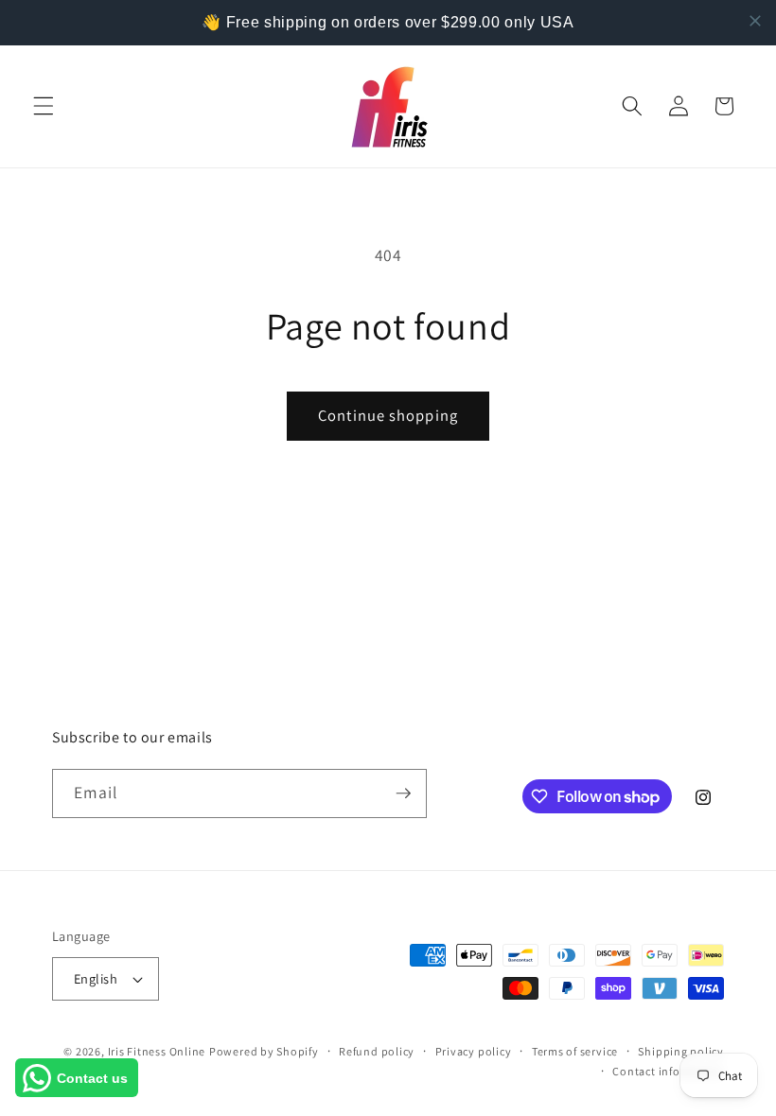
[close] (755, 21)
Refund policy (376, 1051)
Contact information (668, 1071)
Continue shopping (388, 415)
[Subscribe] (403, 793)
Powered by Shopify (264, 1051)
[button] (43, 106)
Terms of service (575, 1051)
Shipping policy (681, 1051)
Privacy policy (473, 1051)
